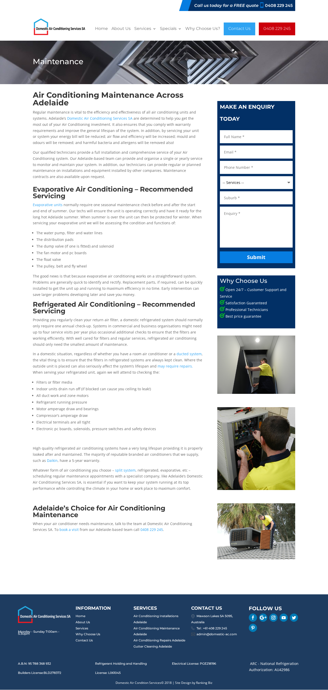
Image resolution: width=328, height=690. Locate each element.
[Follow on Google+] (263, 618)
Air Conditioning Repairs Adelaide (159, 640)
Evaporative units (48, 204)
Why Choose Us (88, 634)
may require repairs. (175, 366)
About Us (120, 29)
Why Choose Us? (209, 29)
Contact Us (249, 28)
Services (144, 29)
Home (99, 29)
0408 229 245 (111, 41)
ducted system (189, 353)
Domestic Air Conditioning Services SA (99, 118)
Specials (171, 29)
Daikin (52, 460)
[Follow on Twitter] (294, 618)
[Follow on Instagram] (273, 618)
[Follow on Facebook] (253, 618)
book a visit (69, 529)
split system (125, 470)
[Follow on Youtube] (284, 618)
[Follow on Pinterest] (253, 628)
